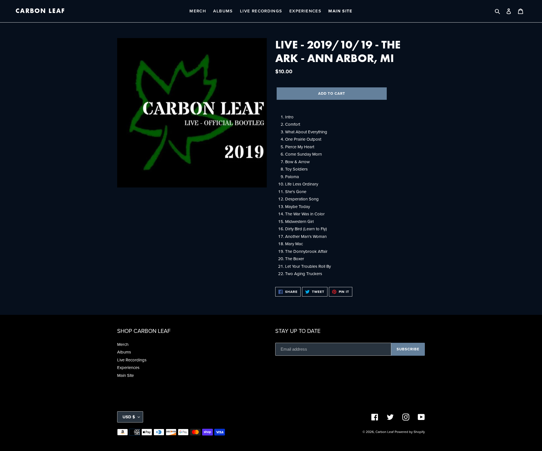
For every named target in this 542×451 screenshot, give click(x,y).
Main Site (125, 375)
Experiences (128, 367)
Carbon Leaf (40, 11)
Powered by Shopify (410, 431)
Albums (124, 352)
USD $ (129, 417)
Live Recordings (132, 360)
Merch (122, 344)
